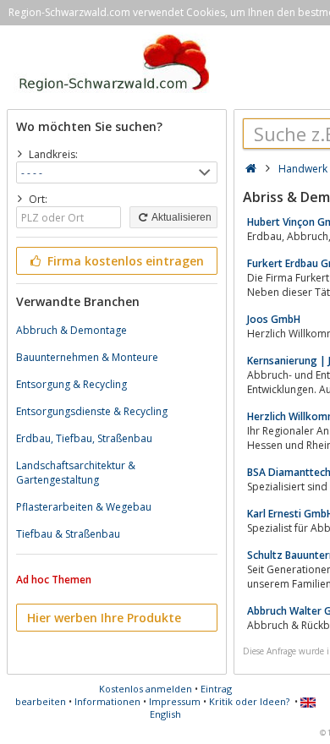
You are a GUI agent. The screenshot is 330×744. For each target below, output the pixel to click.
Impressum (175, 701)
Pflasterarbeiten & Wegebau (83, 507)
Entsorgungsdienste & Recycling (92, 411)
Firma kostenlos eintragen (124, 261)
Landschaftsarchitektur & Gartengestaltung (75, 472)
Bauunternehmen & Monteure (87, 357)
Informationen (107, 701)
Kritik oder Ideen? (249, 701)
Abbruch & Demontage (71, 330)
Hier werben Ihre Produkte (104, 618)
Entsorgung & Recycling (71, 384)
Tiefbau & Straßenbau (68, 534)
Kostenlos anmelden (145, 688)
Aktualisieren (181, 217)
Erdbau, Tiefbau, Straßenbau (84, 438)
